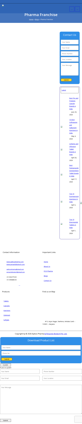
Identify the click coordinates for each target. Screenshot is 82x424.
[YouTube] (15, 284)
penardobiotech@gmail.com (16, 272)
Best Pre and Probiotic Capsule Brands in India (73, 103)
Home (31, 19)
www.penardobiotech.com (16, 264)
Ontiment (7, 315)
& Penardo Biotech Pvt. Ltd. (56, 333)
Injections (7, 311)
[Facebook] (4, 284)
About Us (47, 266)
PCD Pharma (48, 271)
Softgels (6, 320)
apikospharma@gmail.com (15, 269)
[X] (12, 284)
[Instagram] (8, 284)
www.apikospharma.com (15, 262)
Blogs (37, 19)
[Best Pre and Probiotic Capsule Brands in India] (64, 106)
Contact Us (47, 281)
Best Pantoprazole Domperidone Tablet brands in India (74, 170)
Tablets (6, 301)
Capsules (7, 306)
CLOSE (5, 365)
